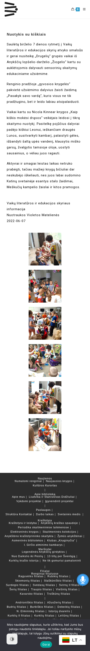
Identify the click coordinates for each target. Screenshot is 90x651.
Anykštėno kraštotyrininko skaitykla (29, 536)
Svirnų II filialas (70, 585)
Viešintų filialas (67, 589)
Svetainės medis (69, 514)
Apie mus (18, 496)
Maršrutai (45, 549)
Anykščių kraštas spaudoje (59, 523)
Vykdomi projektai (28, 501)
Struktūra (11, 514)
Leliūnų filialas (68, 615)
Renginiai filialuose (45, 573)
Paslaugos (43, 509)
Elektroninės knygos (24, 531)
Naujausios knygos (59, 481)
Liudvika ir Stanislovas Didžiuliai (52, 496)
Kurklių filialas (44, 615)
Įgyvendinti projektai (59, 501)
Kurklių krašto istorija (24, 560)
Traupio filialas (41, 589)
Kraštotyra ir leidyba (23, 523)
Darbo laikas (45, 514)
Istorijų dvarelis (59, 611)
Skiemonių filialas (27, 580)
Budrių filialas (16, 606)
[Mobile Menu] (83, 9)
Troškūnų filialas (58, 593)
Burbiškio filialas (42, 606)
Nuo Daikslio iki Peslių (27, 556)
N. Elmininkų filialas (31, 611)
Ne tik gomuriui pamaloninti (62, 560)
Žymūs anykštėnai (69, 536)
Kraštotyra (45, 520)
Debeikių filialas (68, 606)
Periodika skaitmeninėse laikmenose (43, 527)
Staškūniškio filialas (58, 580)
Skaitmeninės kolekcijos (59, 531)
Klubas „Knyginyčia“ (61, 540)
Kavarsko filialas (31, 593)
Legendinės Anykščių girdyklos (43, 551)
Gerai (46, 644)
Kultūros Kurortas (45, 485)
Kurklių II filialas (19, 615)
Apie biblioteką (45, 494)
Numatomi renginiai (28, 481)
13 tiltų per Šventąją (61, 556)
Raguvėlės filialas (30, 576)
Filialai (45, 571)
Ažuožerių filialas (59, 602)
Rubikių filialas (57, 576)
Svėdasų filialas (44, 585)
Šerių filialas (18, 589)
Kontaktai (25, 514)
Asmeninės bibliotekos (27, 540)
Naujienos (45, 478)
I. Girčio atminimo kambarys (43, 544)
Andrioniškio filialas (29, 602)
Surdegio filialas (17, 585)
